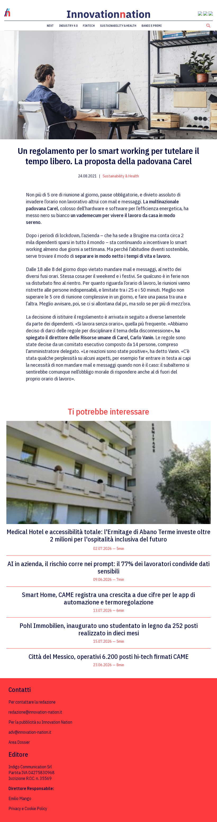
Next (50, 25)
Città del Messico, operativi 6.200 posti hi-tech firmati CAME (109, 656)
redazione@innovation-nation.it (35, 712)
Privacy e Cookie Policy (27, 808)
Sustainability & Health (118, 25)
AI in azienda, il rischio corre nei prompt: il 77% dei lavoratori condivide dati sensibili (108, 567)
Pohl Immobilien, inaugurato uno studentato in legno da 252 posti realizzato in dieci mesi (109, 629)
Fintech (89, 25)
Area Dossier (19, 742)
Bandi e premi (152, 25)
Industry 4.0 (68, 25)
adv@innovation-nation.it (29, 732)
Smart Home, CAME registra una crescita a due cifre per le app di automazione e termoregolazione (108, 598)
